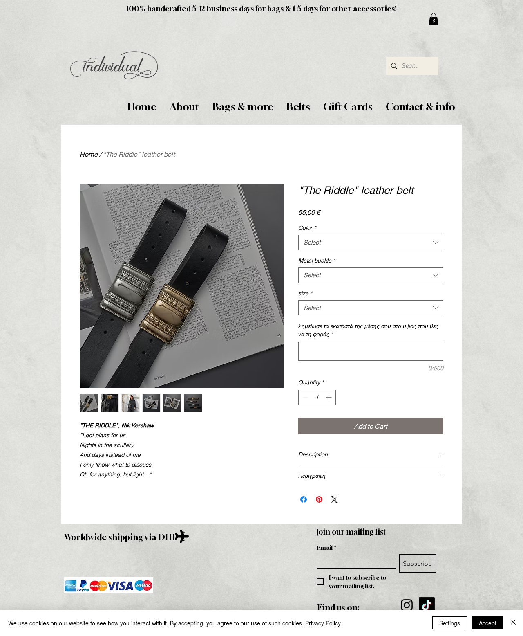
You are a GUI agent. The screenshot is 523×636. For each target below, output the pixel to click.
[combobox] (370, 242)
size (305, 293)
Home (89, 154)
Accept (487, 623)
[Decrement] (304, 397)
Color (307, 227)
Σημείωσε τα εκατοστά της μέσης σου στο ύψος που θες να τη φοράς (368, 329)
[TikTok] (427, 605)
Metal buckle (316, 260)
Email (326, 547)
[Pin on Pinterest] (319, 499)
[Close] (513, 622)
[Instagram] (407, 605)
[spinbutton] (317, 397)
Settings (449, 623)
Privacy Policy (323, 623)
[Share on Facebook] (303, 499)
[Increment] (329, 397)
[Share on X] (335, 499)
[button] (184, 107)
